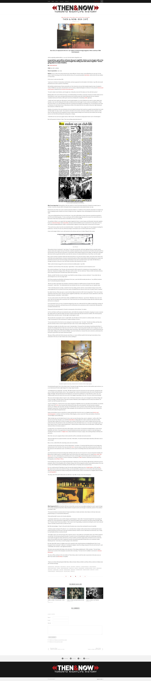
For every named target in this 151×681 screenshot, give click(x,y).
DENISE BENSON (53, 65)
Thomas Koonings (51, 571)
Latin (86, 17)
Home (49, 1)
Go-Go (57, 405)
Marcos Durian (67, 569)
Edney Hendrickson (64, 568)
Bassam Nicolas (51, 566)
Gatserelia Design (56, 222)
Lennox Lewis (55, 569)
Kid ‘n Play (50, 569)
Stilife (86, 97)
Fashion (76, 568)
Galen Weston (72, 419)
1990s (62, 17)
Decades (62, 1)
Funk (80, 17)
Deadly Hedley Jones (52, 568)
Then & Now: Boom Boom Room (75, 600)
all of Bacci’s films (59, 459)
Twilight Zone (65, 431)
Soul (89, 17)
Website (49, 623)
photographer (53, 472)
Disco (77, 17)
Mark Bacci (73, 569)
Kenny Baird (65, 222)
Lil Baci (80, 457)
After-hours (66, 17)
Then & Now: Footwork (92, 600)
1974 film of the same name (67, 89)
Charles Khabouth (84, 566)
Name (49, 617)
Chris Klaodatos (93, 566)
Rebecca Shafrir (86, 569)
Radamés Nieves (79, 569)
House (83, 17)
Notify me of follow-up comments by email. (58, 640)
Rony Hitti (92, 569)
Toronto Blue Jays (59, 571)
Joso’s (73, 447)
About (57, 1)
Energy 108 (71, 568)
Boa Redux (87, 75)
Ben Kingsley (63, 566)
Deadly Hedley (89, 467)
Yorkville (72, 571)
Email (49, 620)
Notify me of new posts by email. (56, 641)
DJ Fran (58, 568)
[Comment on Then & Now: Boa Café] (85, 576)
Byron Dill (78, 566)
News (53, 1)
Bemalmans (57, 566)
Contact (67, 1)
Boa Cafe (68, 566)
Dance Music (73, 17)
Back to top (99, 679)
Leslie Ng (61, 569)
